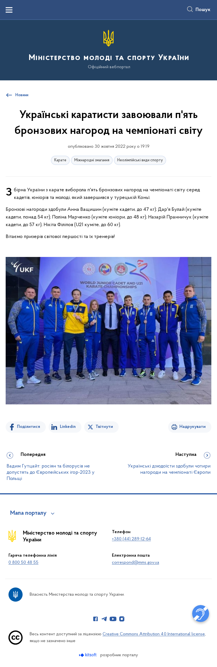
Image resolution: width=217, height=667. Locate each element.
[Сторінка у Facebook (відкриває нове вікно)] (95, 618)
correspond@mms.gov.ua (135, 562)
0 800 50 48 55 (23, 562)
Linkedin (68, 426)
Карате (60, 160)
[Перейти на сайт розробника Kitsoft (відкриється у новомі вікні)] (88, 655)
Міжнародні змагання (91, 160)
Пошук (203, 9)
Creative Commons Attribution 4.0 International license (154, 634)
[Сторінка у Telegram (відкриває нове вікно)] (104, 618)
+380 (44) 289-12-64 (131, 539)
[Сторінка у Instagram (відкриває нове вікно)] (121, 618)
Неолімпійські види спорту (140, 160)
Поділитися (28, 426)
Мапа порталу (28, 513)
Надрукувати (192, 426)
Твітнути (104, 426)
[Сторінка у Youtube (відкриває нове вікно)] (113, 618)
